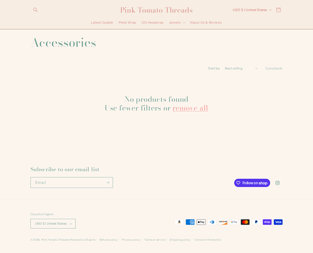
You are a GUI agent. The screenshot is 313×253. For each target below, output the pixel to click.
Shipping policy (180, 239)
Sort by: (214, 68)
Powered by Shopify (83, 239)
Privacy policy (131, 239)
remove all (190, 108)
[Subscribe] (108, 182)
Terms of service (154, 239)
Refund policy (109, 239)
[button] (35, 10)
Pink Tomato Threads (55, 239)
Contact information (208, 239)
